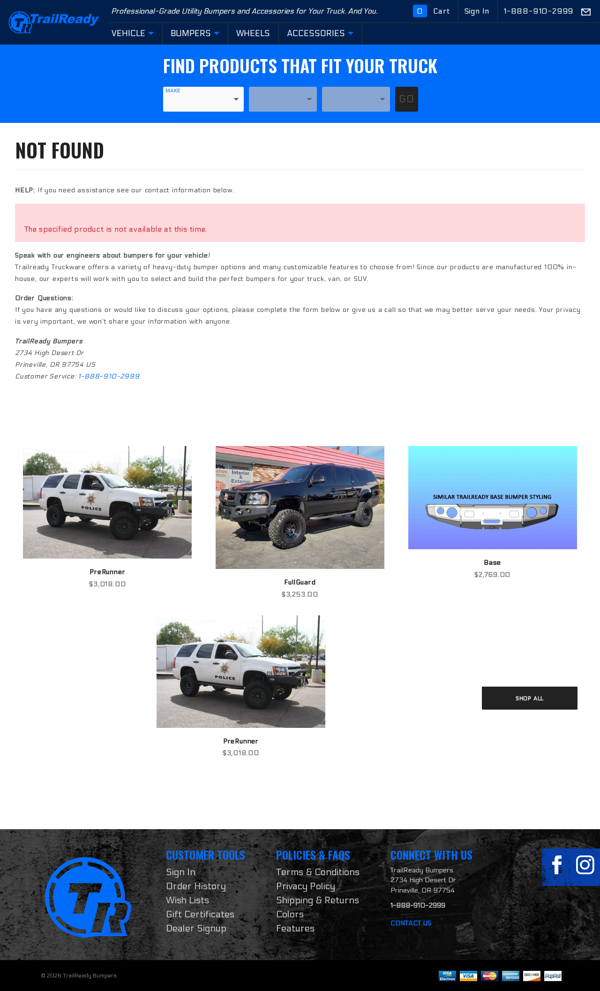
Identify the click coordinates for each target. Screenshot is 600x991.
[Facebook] (557, 865)
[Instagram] (585, 865)
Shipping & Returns (317, 900)
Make (172, 91)
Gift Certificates (200, 914)
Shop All (530, 698)
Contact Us (410, 923)
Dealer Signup (196, 928)
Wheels (253, 33)
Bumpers (191, 33)
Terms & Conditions (318, 872)
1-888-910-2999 (538, 11)
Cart (434, 11)
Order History (196, 886)
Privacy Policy (305, 886)
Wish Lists (187, 900)
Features (295, 928)
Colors (290, 914)
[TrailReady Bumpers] (54, 22)
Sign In (478, 11)
